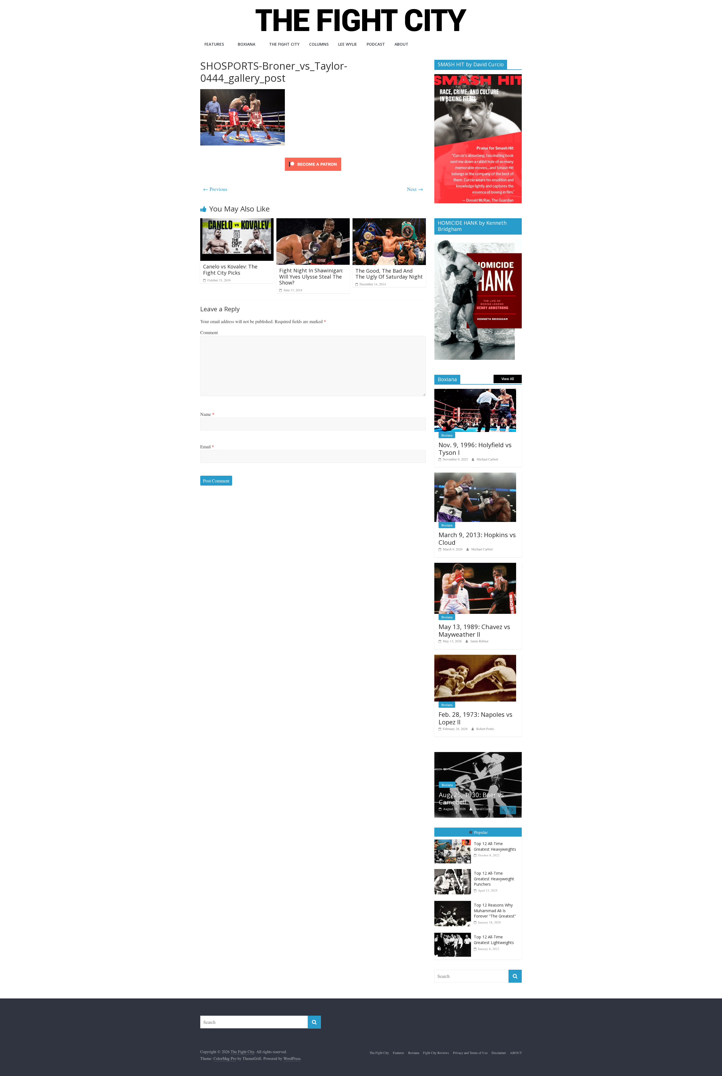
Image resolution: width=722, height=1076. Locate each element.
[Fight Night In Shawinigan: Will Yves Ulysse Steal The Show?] (313, 222)
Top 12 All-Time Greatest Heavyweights (495, 838)
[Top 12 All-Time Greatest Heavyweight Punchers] (454, 861)
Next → (415, 189)
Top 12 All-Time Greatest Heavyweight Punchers (494, 870)
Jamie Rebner (479, 641)
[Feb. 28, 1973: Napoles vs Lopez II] (475, 657)
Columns (319, 44)
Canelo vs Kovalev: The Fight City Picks (230, 269)
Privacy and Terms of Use (470, 1044)
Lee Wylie (347, 44)
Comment (209, 332)
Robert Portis (485, 728)
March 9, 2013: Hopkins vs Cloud (477, 538)
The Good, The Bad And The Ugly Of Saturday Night (389, 273)
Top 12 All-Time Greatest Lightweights (494, 931)
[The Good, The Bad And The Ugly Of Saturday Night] (389, 222)
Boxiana (246, 44)
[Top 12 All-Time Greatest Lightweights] (454, 925)
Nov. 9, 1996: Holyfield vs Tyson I (475, 448)
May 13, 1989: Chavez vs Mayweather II (474, 630)
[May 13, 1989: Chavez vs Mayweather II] (475, 565)
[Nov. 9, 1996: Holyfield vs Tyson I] (475, 391)
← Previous (215, 189)
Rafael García (483, 801)
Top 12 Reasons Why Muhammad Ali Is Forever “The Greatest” (495, 902)
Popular (481, 824)
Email (207, 446)
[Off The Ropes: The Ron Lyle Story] (478, 755)
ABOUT (401, 44)
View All (507, 378)
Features (214, 44)
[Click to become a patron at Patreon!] (313, 158)
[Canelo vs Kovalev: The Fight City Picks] (237, 222)
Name (207, 414)
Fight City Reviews (455, 776)
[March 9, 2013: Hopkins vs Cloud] (475, 475)
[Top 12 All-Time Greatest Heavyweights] (454, 831)
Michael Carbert (487, 459)
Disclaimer (499, 1044)
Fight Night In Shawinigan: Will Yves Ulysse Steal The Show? (311, 276)
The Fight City (284, 44)
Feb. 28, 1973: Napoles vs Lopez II (475, 718)
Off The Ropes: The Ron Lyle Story (480, 790)
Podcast (376, 44)
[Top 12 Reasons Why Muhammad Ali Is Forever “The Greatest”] (454, 893)
